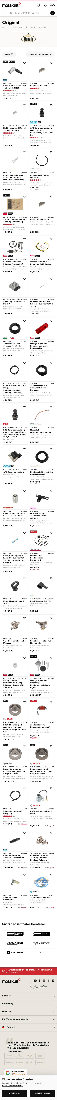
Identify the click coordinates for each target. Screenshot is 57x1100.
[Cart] (52, 5)
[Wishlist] (45, 5)
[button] (28, 996)
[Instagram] (44, 981)
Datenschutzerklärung (12, 1086)
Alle (41, 952)
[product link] (15, 125)
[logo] (11, 4)
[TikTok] (48, 981)
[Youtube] (35, 981)
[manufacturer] (15, 934)
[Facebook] (40, 981)
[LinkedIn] (53, 981)
